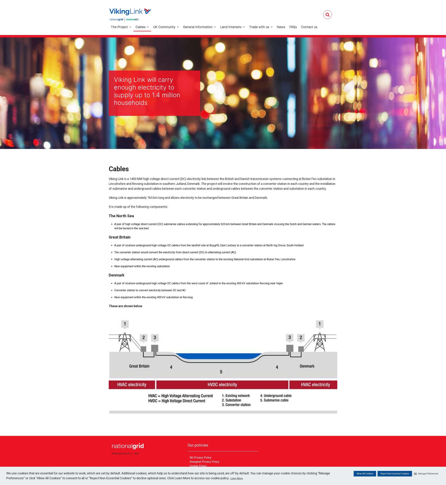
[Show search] (327, 14)
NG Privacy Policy (201, 457)
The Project (119, 27)
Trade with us (259, 27)
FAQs (293, 27)
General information (198, 27)
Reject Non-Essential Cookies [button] (394, 473)
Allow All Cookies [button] (365, 473)
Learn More (236, 478)
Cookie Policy (198, 466)
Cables (140, 27)
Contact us (309, 27)
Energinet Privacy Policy (204, 461)
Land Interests (230, 27)
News (281, 27)
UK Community (164, 27)
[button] (426, 473)
